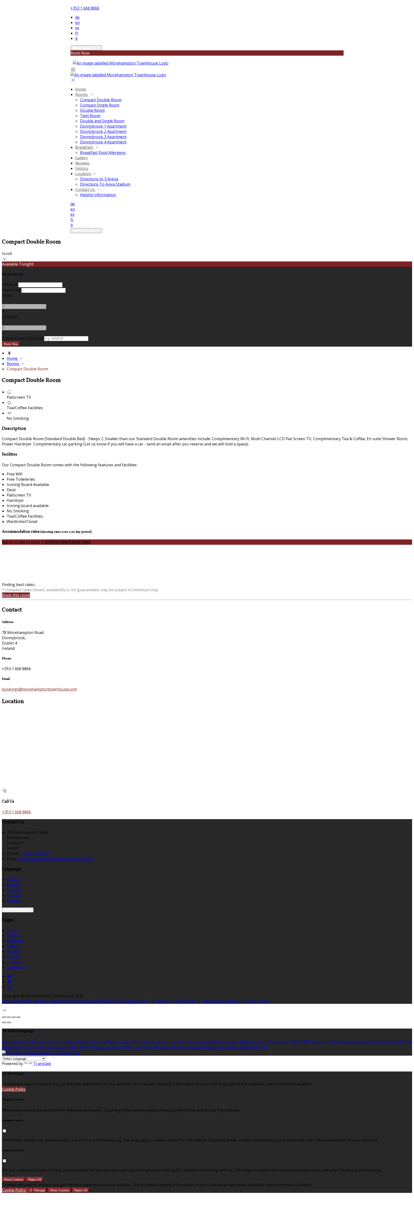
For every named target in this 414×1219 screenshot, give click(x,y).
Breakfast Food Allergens (103, 152)
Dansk (83, 1041)
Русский (150, 1047)
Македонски (198, 1041)
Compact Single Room (99, 105)
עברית (378, 1041)
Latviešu (178, 1041)
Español (14, 890)
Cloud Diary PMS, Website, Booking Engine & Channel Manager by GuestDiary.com (76, 1001)
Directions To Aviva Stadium (105, 184)
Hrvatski (332, 1041)
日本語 (72, 1047)
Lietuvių (162, 1041)
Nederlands (12, 1047)
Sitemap (162, 1001)
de (77, 17)
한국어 (85, 1047)
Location (83, 173)
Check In (9, 284)
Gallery (81, 157)
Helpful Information (98, 194)
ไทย (40, 1047)
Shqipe (210, 1047)
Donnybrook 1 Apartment (103, 126)
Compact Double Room (100, 99)
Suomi (134, 1041)
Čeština (296, 1041)
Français (14, 895)
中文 (264, 1047)
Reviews (82, 163)
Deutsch (14, 879)
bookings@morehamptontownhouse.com (39, 689)
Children (9, 317)
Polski (117, 1047)
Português (101, 1047)
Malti (244, 1041)
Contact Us (85, 189)
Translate (42, 1063)
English (13, 884)
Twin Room (90, 115)
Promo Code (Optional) (22, 338)
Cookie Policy (185, 1001)
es (77, 27)
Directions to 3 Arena (99, 179)
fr (76, 33)
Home (80, 89)
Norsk (405, 1041)
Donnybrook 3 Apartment (103, 136)
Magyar (317, 1041)
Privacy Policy (257, 1001)
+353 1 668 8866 (84, 8)
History (81, 168)
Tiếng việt (133, 1047)
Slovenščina (228, 1047)
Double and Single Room (102, 121)
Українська (55, 1047)
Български (259, 1041)
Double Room (92, 110)
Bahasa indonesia (357, 1041)
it (76, 38)
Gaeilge (148, 1041)
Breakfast (84, 147)
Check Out (11, 290)
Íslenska (391, 1041)
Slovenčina (249, 1047)
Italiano (13, 900)
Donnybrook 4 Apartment (103, 142)
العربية (122, 1041)
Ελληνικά (98, 1041)
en (77, 22)
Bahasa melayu (225, 1041)
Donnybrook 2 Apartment (103, 131)
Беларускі (279, 1041)
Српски (196, 1047)
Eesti (112, 1041)
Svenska (181, 1047)
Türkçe (30, 1047)
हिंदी (306, 1041)
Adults (7, 295)
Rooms (82, 94)
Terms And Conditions (221, 1001)
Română (165, 1047)
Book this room (16, 595)
